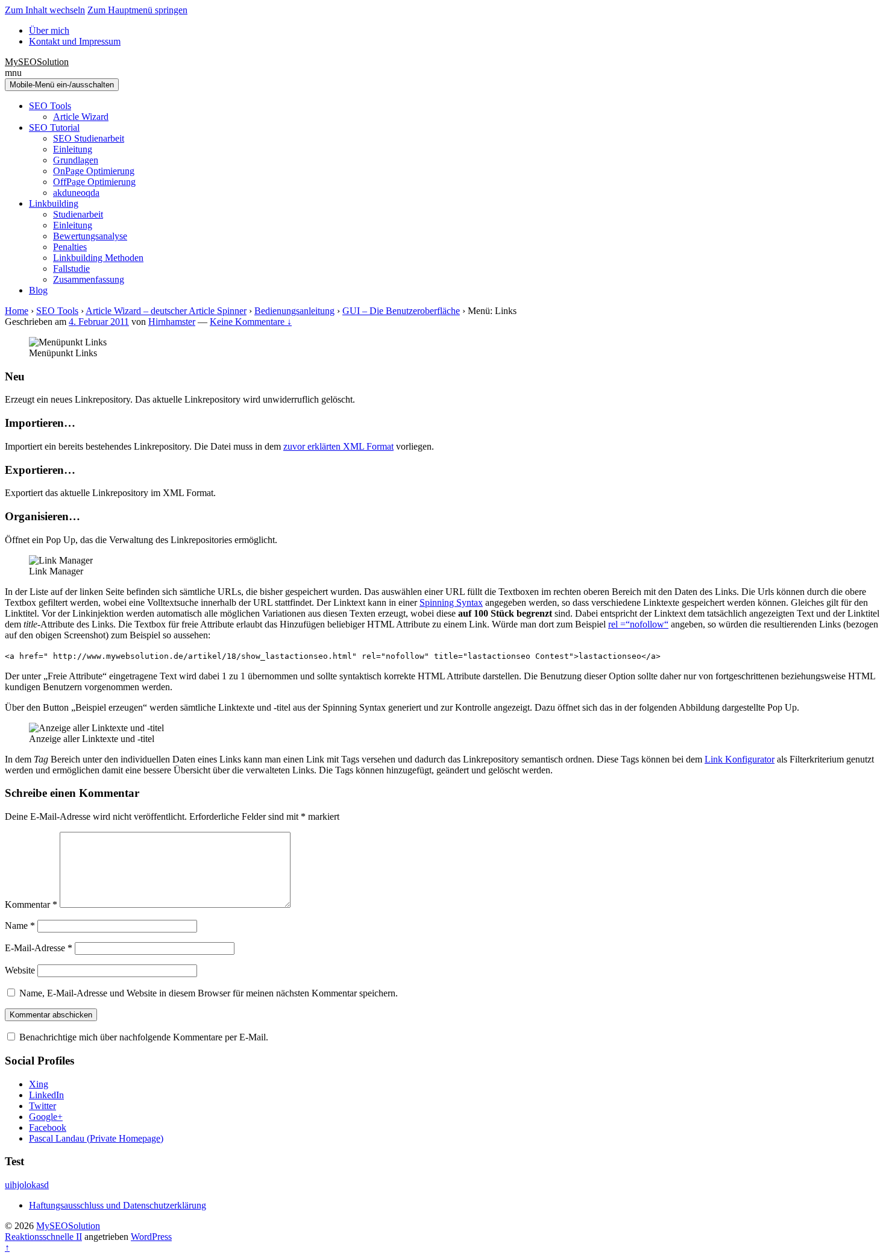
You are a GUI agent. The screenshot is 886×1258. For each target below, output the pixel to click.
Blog (38, 290)
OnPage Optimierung (93, 171)
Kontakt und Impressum (75, 41)
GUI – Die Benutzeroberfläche (401, 311)
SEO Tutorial (54, 127)
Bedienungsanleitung (294, 311)
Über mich (49, 30)
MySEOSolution (37, 62)
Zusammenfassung (88, 279)
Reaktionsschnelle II (43, 1236)
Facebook (47, 1127)
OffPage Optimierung (94, 182)
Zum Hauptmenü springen (137, 10)
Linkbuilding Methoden (98, 258)
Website (20, 970)
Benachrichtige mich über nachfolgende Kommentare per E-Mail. (142, 1037)
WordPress (151, 1236)
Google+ (46, 1117)
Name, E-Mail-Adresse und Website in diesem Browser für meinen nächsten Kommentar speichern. (208, 993)
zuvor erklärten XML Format (338, 446)
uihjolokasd (27, 1185)
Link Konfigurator (739, 759)
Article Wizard (80, 117)
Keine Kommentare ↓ (251, 321)
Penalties (70, 247)
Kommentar (31, 904)
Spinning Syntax (451, 602)
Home (16, 311)
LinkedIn (46, 1095)
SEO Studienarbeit (88, 138)
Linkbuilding (53, 203)
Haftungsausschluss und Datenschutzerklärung (117, 1205)
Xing (38, 1084)
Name (20, 925)
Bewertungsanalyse (90, 236)
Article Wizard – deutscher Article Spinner (166, 311)
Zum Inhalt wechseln (45, 10)
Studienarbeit (78, 214)
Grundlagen (75, 160)
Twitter (42, 1106)
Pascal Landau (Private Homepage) (96, 1138)
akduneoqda (76, 192)
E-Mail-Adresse (38, 948)
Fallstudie (71, 268)
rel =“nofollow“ (638, 624)
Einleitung (72, 149)
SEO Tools (50, 106)
